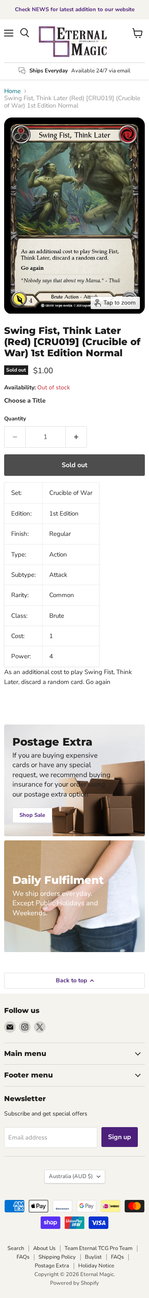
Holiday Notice (96, 1265)
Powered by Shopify (74, 1283)
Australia (71, 1176)
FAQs (23, 1257)
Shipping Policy (57, 1257)
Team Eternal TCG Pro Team (98, 1248)
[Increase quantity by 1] (76, 437)
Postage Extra (52, 1265)
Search (15, 1248)
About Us (44, 1248)
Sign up (119, 1137)
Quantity (15, 419)
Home (12, 91)
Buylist (93, 1257)
